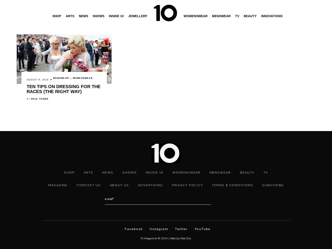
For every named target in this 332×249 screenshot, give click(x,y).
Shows (98, 16)
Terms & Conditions (232, 185)
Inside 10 (116, 16)
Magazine (58, 185)
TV (237, 16)
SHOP (69, 172)
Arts (70, 16)
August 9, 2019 (38, 79)
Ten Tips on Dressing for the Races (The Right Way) (64, 89)
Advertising (150, 185)
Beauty (250, 16)
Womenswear (196, 16)
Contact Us (89, 185)
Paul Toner (39, 99)
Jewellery (137, 16)
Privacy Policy (187, 185)
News (83, 16)
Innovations (272, 16)
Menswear (221, 16)
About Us (119, 185)
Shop (56, 16)
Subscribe (273, 185)
